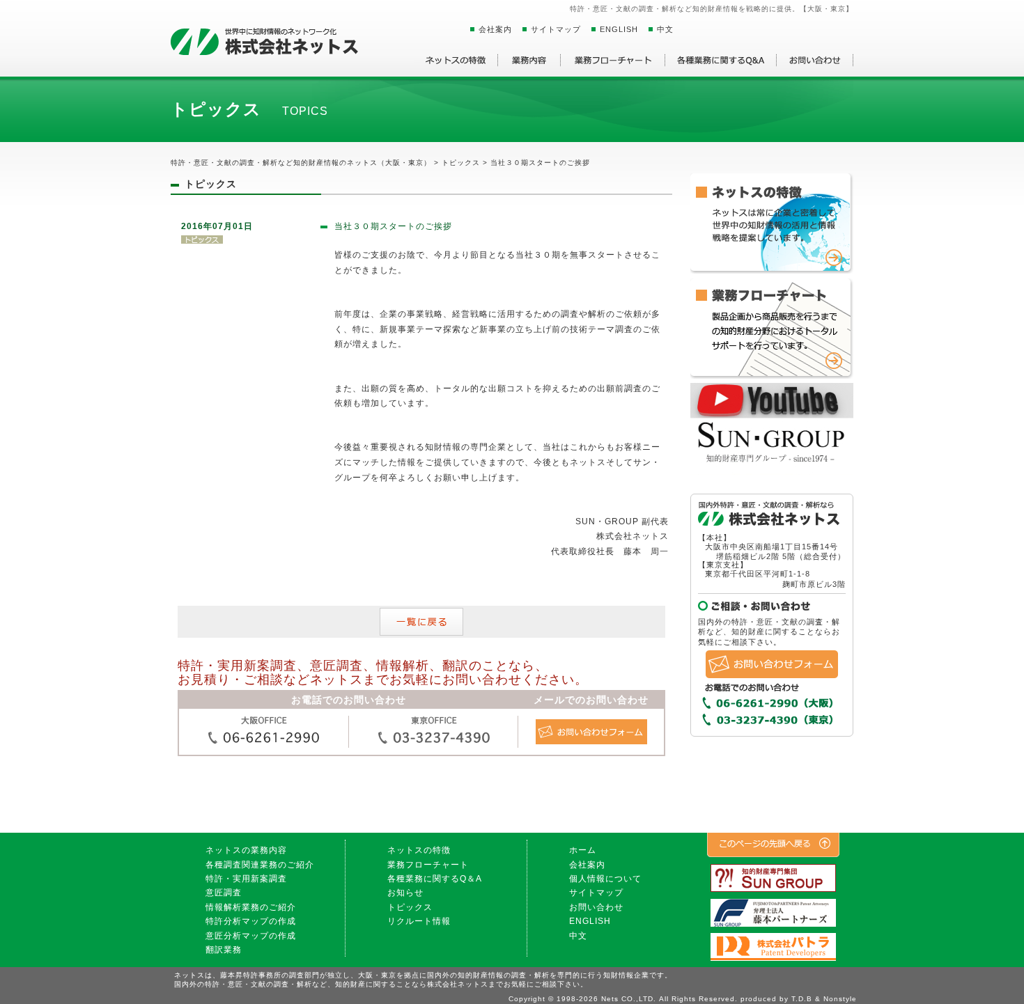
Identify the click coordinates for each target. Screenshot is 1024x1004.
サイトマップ (556, 29)
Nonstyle (840, 999)
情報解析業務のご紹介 (250, 907)
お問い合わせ (596, 907)
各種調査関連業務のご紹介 (259, 865)
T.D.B (801, 999)
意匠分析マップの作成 (250, 936)
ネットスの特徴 (419, 850)
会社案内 (495, 29)
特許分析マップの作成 (250, 921)
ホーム (582, 850)
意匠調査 (223, 892)
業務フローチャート (428, 865)
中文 (665, 29)
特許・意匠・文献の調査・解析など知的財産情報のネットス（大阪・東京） (301, 162)
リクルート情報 (419, 921)
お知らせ (405, 892)
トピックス (410, 907)
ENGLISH (619, 29)
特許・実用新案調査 (246, 879)
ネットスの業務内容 (246, 850)
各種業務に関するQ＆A (434, 879)
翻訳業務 (223, 950)
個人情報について (605, 879)
